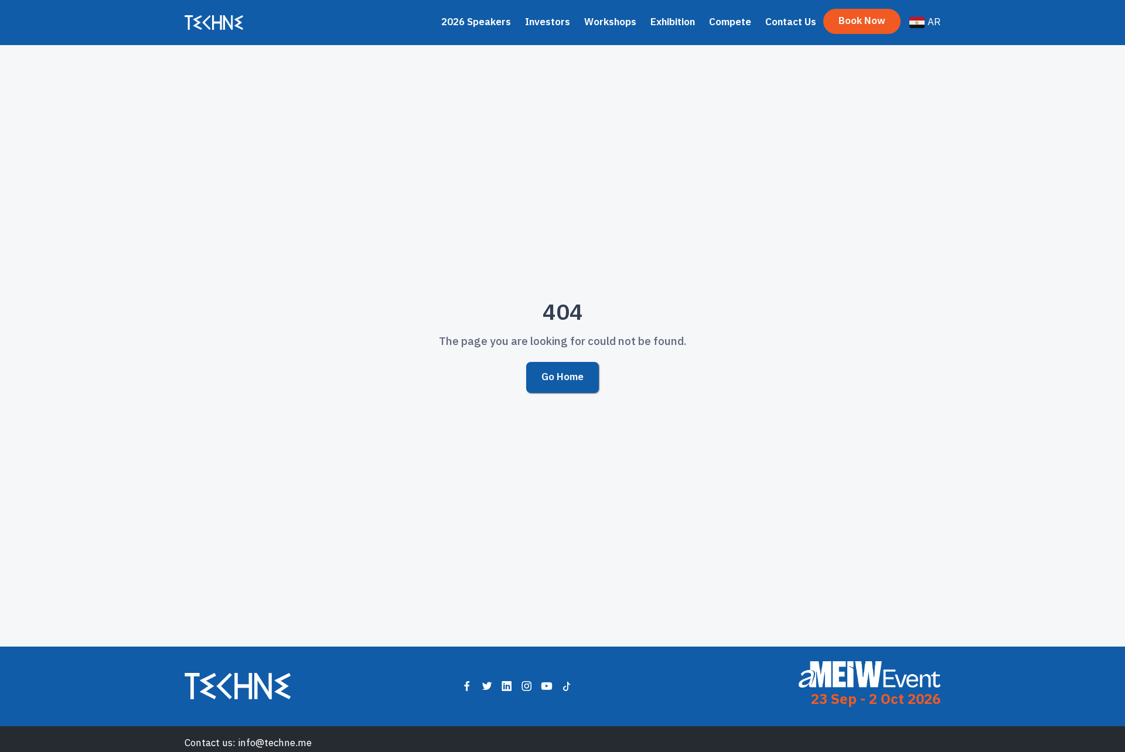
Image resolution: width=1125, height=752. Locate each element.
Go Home (562, 377)
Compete (730, 22)
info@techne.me (275, 743)
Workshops (610, 22)
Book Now (861, 20)
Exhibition (672, 22)
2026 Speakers (476, 22)
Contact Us (790, 22)
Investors (547, 22)
